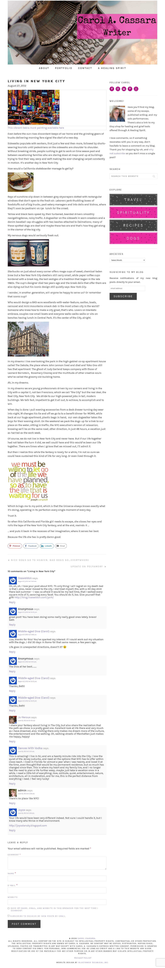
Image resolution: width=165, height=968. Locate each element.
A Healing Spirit (112, 68)
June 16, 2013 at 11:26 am (26, 793)
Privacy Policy (83, 958)
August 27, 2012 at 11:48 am (27, 635)
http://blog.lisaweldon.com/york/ (34, 597)
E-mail (12, 885)
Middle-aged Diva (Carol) (33, 631)
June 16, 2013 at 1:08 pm (26, 813)
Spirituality (133, 212)
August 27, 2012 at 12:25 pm (27, 612)
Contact (85, 68)
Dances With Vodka (30, 748)
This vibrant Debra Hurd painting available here (36, 127)
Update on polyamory (87, 566)
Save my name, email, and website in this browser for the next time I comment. (54, 909)
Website (13, 897)
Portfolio (63, 68)
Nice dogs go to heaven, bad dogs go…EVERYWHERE (50, 560)
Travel (133, 199)
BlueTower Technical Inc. (93, 962)
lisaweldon (25, 578)
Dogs (133, 238)
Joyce (21, 810)
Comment (14, 855)
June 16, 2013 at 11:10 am (26, 751)
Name (11, 873)
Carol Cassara (86, 938)
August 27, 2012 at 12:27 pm (27, 681)
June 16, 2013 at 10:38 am (26, 720)
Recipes (133, 225)
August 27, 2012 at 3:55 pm (27, 662)
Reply (12, 602)
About (44, 68)
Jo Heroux (24, 717)
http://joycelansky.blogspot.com (28, 825)
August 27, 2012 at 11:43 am (27, 581)
